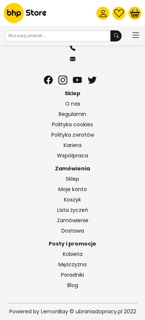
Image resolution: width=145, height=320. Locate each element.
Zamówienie (72, 220)
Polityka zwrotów (72, 135)
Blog (72, 285)
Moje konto (72, 189)
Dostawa (72, 230)
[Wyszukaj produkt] (116, 35)
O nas (72, 103)
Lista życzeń (72, 210)
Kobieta (73, 254)
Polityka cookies (72, 124)
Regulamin (72, 114)
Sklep (72, 179)
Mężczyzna (72, 264)
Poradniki (72, 275)
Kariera (72, 145)
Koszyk (72, 199)
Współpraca (72, 155)
